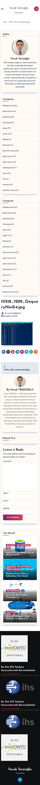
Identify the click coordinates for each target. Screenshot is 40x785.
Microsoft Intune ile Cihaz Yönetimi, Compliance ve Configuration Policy (18, 618)
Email (6, 501)
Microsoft (7, 145)
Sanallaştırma (8, 168)
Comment (7, 461)
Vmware (6, 185)
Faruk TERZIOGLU (14, 313)
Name (6, 493)
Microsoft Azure (9, 151)
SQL (4, 179)
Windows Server (9, 190)
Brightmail (7, 117)
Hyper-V (6, 134)
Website (6, 508)
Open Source (8, 156)
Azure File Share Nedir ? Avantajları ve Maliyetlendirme (17, 597)
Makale (5, 139)
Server (5, 173)
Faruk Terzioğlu (19, 8)
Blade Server (8, 111)
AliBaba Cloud (8, 106)
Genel (5, 128)
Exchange (7, 123)
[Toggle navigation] (2, 9)
